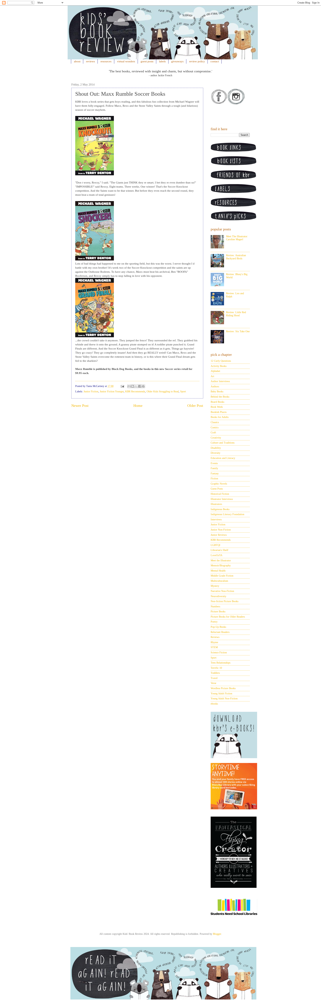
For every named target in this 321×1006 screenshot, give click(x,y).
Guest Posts (217, 488)
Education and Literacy (223, 458)
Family (214, 468)
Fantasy (215, 473)
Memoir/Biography (221, 565)
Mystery (215, 586)
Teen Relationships (220, 662)
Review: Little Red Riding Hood (236, 314)
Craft (213, 432)
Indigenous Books (220, 509)
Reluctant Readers (220, 632)
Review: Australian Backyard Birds (236, 257)
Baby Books (217, 391)
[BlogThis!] (132, 386)
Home (137, 406)
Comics (214, 427)
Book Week (217, 407)
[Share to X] (136, 386)
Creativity (216, 437)
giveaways (177, 61)
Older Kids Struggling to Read (163, 391)
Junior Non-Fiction (221, 529)
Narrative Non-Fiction (222, 591)
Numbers (215, 606)
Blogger (217, 934)
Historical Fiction (220, 494)
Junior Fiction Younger (112, 391)
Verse (213, 683)
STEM (214, 647)
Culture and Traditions (222, 442)
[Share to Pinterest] (143, 386)
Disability (216, 448)
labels (162, 61)
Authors (215, 386)
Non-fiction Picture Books (224, 601)
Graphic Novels (219, 483)
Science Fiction (219, 652)
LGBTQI (215, 545)
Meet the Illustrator (221, 560)
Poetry (214, 621)
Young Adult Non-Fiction (224, 698)
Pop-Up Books (218, 627)
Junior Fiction (91, 391)
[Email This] (129, 386)
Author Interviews (220, 381)
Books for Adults (219, 417)
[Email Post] (122, 386)
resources (105, 61)
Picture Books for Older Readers (228, 616)
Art (212, 376)
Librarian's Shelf (219, 550)
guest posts (147, 61)
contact (214, 61)
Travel (214, 678)
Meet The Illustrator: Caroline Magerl (237, 238)
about (77, 61)
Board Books (217, 402)
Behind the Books (220, 396)
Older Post (195, 406)
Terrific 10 (216, 668)
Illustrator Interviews (222, 499)
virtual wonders (126, 61)
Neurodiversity (218, 596)
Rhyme (214, 642)
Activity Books (218, 366)
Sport (183, 391)
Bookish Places (218, 412)
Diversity (215, 453)
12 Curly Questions (221, 361)
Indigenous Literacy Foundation (227, 514)
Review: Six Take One (238, 331)
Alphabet (215, 371)
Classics (215, 422)
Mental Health (218, 570)
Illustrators (216, 504)
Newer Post (80, 406)
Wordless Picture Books (223, 688)
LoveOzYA (216, 555)
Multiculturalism (219, 581)
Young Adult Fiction (221, 693)
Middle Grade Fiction (222, 575)
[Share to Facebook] (140, 386)
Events (214, 463)
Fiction (214, 478)
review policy (197, 61)
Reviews (215, 637)
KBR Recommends (135, 391)
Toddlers (215, 673)
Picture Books (218, 611)
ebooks (214, 703)
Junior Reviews (219, 535)
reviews (90, 61)
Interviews (216, 519)
